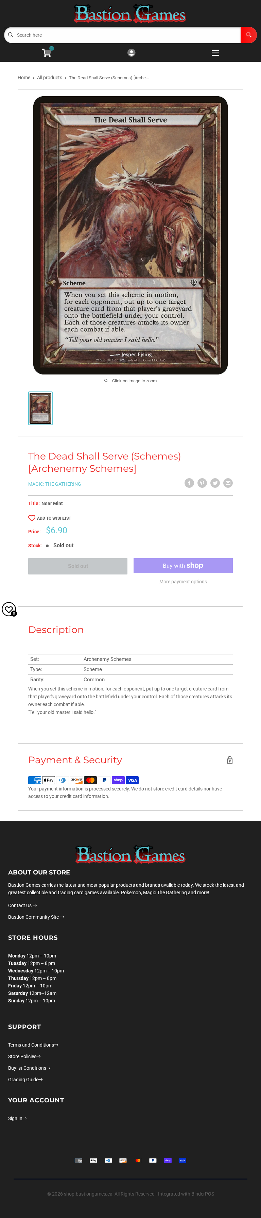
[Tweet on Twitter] (215, 483)
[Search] (249, 35)
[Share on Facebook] (189, 483)
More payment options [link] (183, 581)
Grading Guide (23, 1079)
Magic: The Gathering (54, 484)
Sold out (78, 566)
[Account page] (131, 53)
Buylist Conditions (27, 1068)
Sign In (15, 1118)
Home (24, 77)
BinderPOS (202, 1194)
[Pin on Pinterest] (202, 483)
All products (49, 77)
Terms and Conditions (31, 1045)
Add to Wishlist (54, 518)
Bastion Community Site (34, 917)
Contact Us (20, 905)
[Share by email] (228, 483)
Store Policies (22, 1056)
